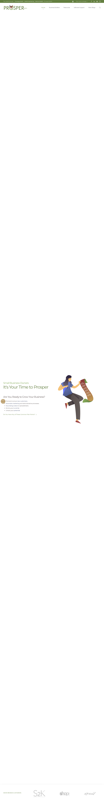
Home (43, 7)
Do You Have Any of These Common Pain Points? (19, 414)
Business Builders (54, 7)
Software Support (79, 7)
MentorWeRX (39, 1)
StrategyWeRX (19, 1)
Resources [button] (67, 7)
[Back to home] (15, 7)
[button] (73, 1)
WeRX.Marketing (29, 1)
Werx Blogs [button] (91, 7)
